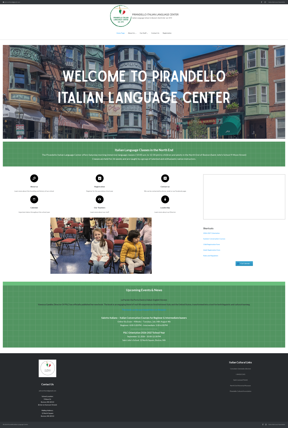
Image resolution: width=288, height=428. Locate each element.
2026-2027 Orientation (211, 233)
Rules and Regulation (210, 256)
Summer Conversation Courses (214, 239)
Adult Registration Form (211, 250)
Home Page (121, 33)
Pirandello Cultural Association (240, 391)
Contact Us (155, 33)
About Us (131, 33)
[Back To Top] (282, 422)
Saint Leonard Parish (240, 380)
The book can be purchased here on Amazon (144, 309)
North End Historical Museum (240, 385)
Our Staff (143, 33)
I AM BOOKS (240, 374)
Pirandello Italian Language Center (18, 424)
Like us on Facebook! (261, 2)
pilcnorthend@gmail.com (12, 2)
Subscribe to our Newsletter (276, 2)
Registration (167, 33)
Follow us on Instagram (265, 2)
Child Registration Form (211, 244)
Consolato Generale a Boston (240, 369)
